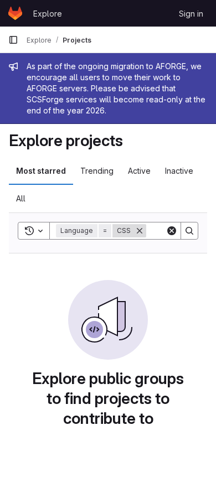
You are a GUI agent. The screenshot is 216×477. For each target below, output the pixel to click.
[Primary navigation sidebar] (13, 40)
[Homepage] (15, 13)
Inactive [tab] (179, 170)
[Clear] (171, 230)
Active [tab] (139, 170)
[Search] (189, 231)
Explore (47, 13)
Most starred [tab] (41, 170)
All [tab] (20, 198)
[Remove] (139, 230)
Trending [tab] (97, 170)
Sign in (191, 13)
